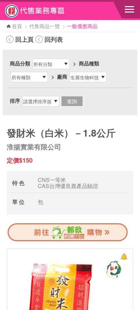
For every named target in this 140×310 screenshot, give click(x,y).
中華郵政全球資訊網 (42, 11)
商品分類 (20, 63)
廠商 (62, 76)
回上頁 (24, 39)
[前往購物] (68, 240)
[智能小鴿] (113, 269)
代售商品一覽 (44, 25)
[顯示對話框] (124, 256)
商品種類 (89, 63)
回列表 (54, 39)
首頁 (17, 25)
